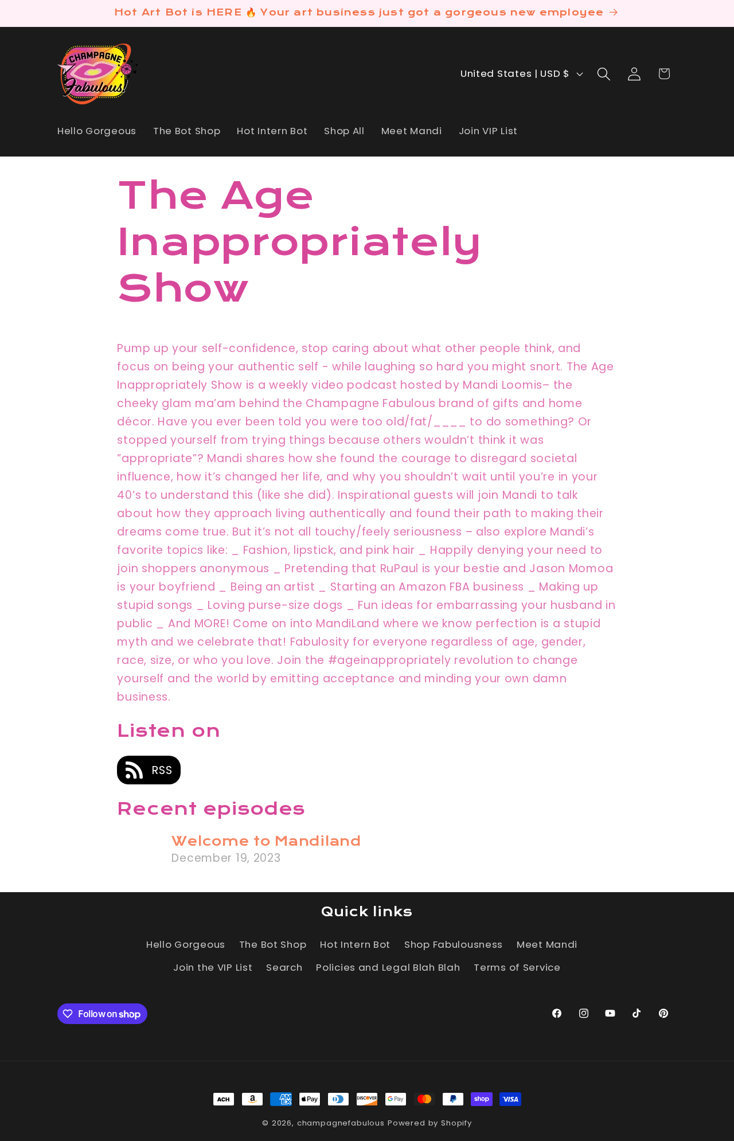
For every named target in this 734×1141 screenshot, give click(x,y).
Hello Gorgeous (185, 944)
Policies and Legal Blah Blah (388, 967)
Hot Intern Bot (355, 944)
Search (284, 967)
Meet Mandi (547, 944)
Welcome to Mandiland (266, 841)
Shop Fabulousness (453, 944)
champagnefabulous (341, 1122)
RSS (160, 770)
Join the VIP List (212, 967)
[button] (603, 73)
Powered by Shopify (430, 1122)
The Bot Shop (273, 944)
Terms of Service (517, 967)
